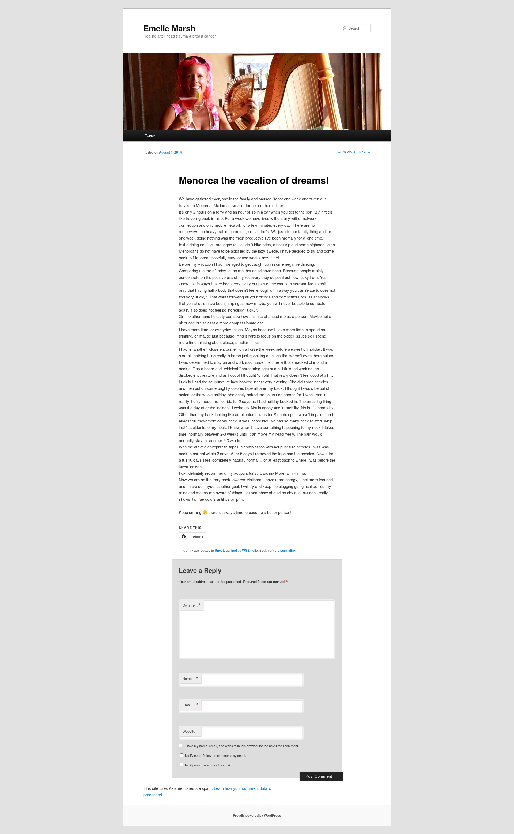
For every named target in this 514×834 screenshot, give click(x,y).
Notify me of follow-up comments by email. (215, 755)
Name (191, 678)
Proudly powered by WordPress (257, 815)
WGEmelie (250, 550)
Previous (346, 151)
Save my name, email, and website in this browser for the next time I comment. (242, 745)
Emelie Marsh (169, 28)
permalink (288, 550)
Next (365, 151)
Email (191, 705)
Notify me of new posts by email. (208, 765)
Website (189, 731)
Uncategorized (226, 550)
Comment (192, 605)
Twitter (150, 135)
